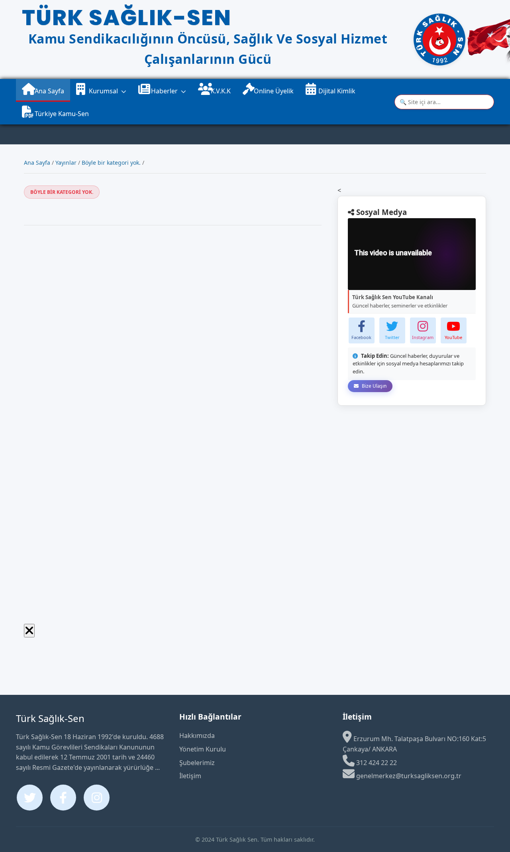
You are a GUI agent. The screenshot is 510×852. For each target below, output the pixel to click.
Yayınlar (65, 162)
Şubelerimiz (197, 762)
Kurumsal (102, 91)
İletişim (190, 775)
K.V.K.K (220, 91)
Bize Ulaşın (373, 386)
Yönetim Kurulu (202, 749)
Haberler (163, 91)
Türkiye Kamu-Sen (61, 113)
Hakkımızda (197, 735)
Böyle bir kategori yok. (111, 162)
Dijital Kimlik (336, 91)
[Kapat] (29, 630)
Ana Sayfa (48, 91)
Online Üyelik (274, 91)
